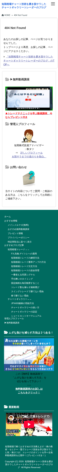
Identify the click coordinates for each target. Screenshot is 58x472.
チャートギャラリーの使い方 (25, 307)
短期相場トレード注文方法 (24, 266)
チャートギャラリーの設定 (24, 311)
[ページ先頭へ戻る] (52, 465)
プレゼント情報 (15, 233)
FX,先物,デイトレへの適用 (24, 253)
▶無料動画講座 (11, 322)
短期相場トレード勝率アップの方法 (28, 262)
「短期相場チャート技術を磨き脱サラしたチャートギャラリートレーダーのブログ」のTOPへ (28, 60)
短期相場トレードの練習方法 (25, 258)
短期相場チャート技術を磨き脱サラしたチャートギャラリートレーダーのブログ (29, 464)
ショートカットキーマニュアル (26, 316)
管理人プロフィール (14, 318)
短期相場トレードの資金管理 (25, 270)
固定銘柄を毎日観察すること (25, 283)
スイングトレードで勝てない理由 (27, 291)
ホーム (7, 216)
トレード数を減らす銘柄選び (25, 287)
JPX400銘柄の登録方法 (22, 303)
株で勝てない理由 (19, 295)
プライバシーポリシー (18, 237)
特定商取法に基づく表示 (20, 242)
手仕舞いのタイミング (22, 279)
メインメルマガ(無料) (18, 225)
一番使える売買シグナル (23, 274)
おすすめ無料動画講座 (18, 229)
